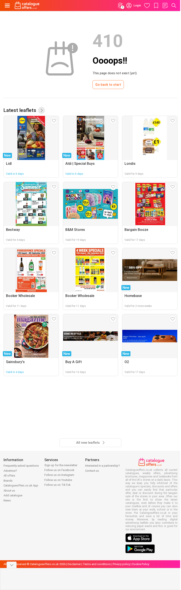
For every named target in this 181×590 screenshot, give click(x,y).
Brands (8, 480)
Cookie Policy (140, 564)
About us (9, 490)
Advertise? (10, 470)
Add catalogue (13, 495)
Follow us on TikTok (57, 484)
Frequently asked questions (21, 465)
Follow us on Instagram (59, 475)
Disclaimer (74, 564)
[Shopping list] (165, 5)
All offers (9, 475)
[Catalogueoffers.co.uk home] (27, 5)
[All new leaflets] (41, 110)
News (7, 500)
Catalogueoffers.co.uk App (21, 485)
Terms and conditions (97, 564)
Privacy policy (121, 564)
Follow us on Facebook (59, 470)
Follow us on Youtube (58, 480)
